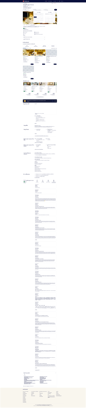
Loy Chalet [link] (25, 381)
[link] (55, 3)
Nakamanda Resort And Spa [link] (27, 383)
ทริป (57, 1)
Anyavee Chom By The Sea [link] (43, 378)
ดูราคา (32, 64)
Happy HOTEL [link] (25, 379)
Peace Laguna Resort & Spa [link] (43, 377)
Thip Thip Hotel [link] (41, 382)
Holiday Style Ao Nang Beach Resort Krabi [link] (29, 376)
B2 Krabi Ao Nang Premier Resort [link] (28, 382)
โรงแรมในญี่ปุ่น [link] (24, 394)
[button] (37, 15)
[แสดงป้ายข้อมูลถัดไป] (56, 89)
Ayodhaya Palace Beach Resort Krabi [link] (28, 377)
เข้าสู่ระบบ (62, 1)
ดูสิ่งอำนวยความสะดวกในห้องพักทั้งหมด (39, 149)
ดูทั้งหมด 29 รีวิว (37, 370)
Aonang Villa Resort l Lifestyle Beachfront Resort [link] (29, 380)
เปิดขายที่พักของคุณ (50, 1)
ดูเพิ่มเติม (35, 123)
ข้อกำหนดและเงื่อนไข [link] (50, 392)
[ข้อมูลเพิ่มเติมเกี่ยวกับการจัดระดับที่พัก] (25, 5)
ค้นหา (55, 9)
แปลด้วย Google (37, 197)
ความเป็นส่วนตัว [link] (49, 393)
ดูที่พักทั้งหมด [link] (25, 3)
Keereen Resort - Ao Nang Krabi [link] (43, 376)
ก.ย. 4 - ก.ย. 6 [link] (53, 46)
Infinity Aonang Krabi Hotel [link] (43, 380)
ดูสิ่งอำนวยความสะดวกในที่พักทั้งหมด (38, 142)
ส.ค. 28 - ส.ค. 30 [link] (44, 46)
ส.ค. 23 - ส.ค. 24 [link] (27, 46)
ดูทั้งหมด (24, 35)
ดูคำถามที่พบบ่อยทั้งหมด (37, 177)
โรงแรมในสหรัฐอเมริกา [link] (25, 393)
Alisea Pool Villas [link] (42, 381)
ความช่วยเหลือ (54, 1)
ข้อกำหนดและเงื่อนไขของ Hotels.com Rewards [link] (51, 397)
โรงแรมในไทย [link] (24, 392)
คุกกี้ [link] (48, 394)
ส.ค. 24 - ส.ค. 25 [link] (35, 46)
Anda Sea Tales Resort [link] (26, 378)
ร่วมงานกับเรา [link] (57, 393)
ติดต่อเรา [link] (32, 394)
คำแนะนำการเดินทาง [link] (58, 394)
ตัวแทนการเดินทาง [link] (41, 396)
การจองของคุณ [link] (32, 392)
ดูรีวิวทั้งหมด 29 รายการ (25, 29)
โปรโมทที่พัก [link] (41, 395)
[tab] (25, 374)
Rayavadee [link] (41, 379)
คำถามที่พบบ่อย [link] (32, 393)
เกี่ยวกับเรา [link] (57, 392)
